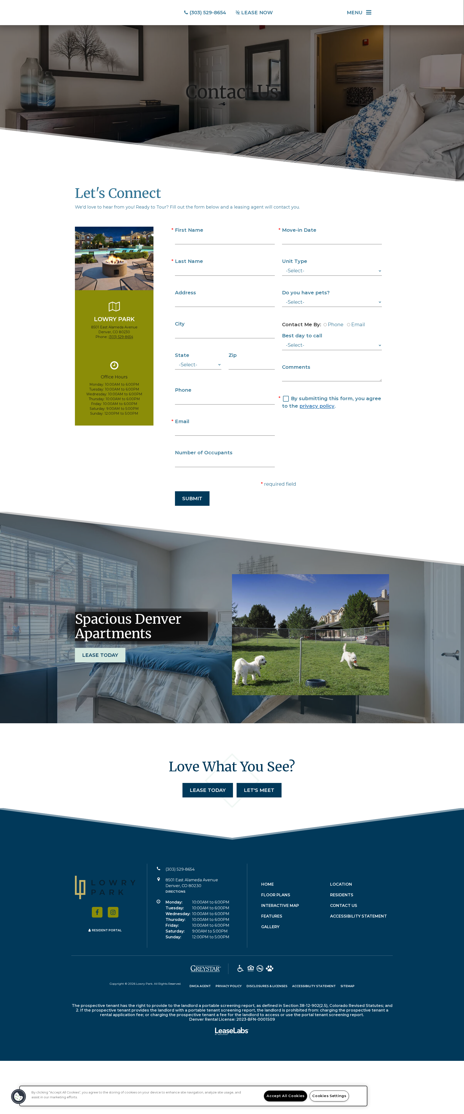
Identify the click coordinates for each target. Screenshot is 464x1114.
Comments (296, 367)
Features (271, 916)
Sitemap (348, 986)
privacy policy (316, 406)
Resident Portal (107, 930)
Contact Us (343, 905)
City (180, 324)
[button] (97, 912)
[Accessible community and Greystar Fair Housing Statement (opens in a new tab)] (240, 969)
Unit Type (294, 261)
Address (185, 293)
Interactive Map (280, 905)
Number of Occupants (203, 453)
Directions (175, 891)
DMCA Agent (200, 986)
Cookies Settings (329, 1096)
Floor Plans (275, 895)
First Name (189, 230)
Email (182, 421)
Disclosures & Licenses (266, 986)
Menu (354, 12)
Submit (192, 498)
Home (267, 884)
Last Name (189, 261)
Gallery (270, 927)
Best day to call (302, 336)
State (182, 355)
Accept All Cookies (285, 1096)
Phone (183, 390)
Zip (233, 355)
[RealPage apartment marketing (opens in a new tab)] (232, 1032)
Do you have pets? (306, 293)
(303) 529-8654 (121, 337)
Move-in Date (299, 230)
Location (341, 884)
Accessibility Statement (358, 916)
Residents (341, 895)
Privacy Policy (229, 986)
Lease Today (100, 655)
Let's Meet (259, 790)
